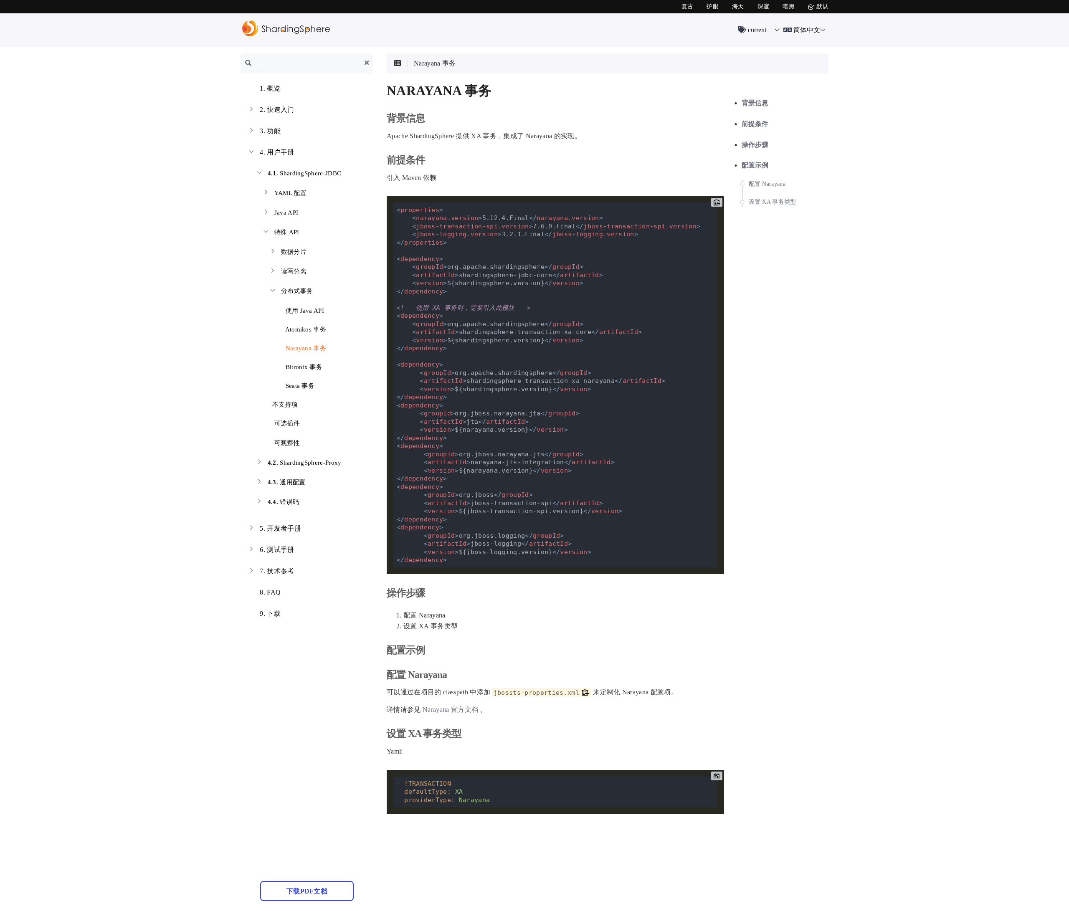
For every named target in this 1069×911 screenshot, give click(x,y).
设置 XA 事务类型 (772, 202)
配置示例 (755, 165)
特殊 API (286, 232)
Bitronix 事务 (303, 367)
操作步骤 (755, 144)
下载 (270, 613)
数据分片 (294, 251)
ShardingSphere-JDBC (305, 173)
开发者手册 (280, 528)
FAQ (270, 592)
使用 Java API (304, 310)
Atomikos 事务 (305, 329)
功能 (270, 130)
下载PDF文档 (306, 891)
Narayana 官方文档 (450, 709)
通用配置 (287, 482)
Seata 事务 (299, 385)
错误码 (283, 502)
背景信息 (755, 102)
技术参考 (277, 570)
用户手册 (277, 152)
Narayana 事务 (305, 348)
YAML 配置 (290, 193)
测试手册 (277, 549)
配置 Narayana (767, 184)
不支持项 (284, 404)
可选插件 (287, 423)
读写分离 (294, 271)
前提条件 (755, 123)
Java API (286, 212)
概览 (270, 88)
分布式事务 (297, 291)
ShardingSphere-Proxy (305, 462)
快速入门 (277, 109)
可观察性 (287, 443)
